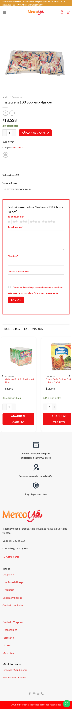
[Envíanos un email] (38, 693)
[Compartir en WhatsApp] (5, 155)
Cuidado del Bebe (13, 605)
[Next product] (5, 113)
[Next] (69, 383)
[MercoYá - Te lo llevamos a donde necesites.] (36, 12)
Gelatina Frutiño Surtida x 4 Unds (19, 381)
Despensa (17, 97)
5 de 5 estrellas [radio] (48, 222)
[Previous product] (12, 113)
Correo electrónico (18, 271)
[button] (5, 12)
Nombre (13, 255)
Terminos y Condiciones (15, 669)
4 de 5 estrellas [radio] (34, 222)
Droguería (8, 589)
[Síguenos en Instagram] (34, 693)
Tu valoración (15, 227)
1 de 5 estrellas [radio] (9, 222)
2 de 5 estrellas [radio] (14, 222)
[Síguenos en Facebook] (29, 693)
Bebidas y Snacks (12, 597)
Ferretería (8, 637)
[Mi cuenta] (62, 12)
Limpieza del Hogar (13, 582)
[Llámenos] (42, 693)
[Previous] (3, 383)
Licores (7, 645)
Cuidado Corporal (13, 622)
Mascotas (8, 653)
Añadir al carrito (35, 132)
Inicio (5, 97)
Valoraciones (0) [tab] (11, 175)
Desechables (10, 629)
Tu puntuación (16, 216)
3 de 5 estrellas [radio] (23, 222)
